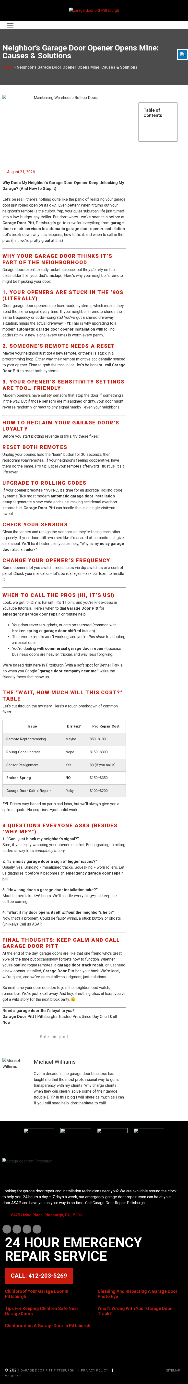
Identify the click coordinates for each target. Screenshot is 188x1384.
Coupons (13, 1376)
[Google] (37, 1229)
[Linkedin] (16, 1229)
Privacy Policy (94, 1370)
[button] (171, 113)
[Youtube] (27, 1229)
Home (7, 67)
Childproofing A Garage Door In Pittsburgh (47, 1325)
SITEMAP (173, 1370)
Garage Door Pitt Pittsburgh (48, 1370)
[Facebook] (6, 1229)
